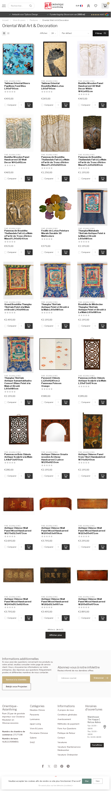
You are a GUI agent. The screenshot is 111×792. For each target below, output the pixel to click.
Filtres (98, 33)
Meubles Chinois (37, 710)
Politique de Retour (66, 733)
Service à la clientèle (16, 679)
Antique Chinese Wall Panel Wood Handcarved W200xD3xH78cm (54, 531)
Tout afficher (97, 745)
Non (98, 781)
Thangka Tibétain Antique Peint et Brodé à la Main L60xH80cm (55, 307)
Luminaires (35, 719)
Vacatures (62, 742)
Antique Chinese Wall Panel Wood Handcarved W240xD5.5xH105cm (17, 602)
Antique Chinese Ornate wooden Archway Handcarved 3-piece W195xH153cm (54, 458)
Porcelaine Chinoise (39, 733)
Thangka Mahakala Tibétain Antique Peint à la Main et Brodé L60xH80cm (91, 234)
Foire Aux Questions (67, 728)
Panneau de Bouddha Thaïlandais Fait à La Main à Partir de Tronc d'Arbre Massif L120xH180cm (92, 161)
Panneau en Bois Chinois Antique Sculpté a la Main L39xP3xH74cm (92, 381)
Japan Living (35, 724)
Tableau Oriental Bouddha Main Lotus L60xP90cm (52, 86)
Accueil (5, 20)
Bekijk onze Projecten (16, 686)
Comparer (12, 105)
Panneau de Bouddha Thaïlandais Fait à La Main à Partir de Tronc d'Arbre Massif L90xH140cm (18, 234)
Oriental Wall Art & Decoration (55, 20)
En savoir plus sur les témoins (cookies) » (56, 785)
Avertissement (64, 719)
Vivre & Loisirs (19, 20)
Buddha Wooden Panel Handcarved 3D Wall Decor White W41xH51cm (90, 87)
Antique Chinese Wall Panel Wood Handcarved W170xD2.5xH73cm (17, 531)
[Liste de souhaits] (95, 6)
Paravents (34, 714)
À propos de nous (66, 710)
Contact (61, 737)
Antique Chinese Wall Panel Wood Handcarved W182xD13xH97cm (54, 602)
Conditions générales (67, 714)
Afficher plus (55, 635)
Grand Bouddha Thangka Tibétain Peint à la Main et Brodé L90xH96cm (17, 307)
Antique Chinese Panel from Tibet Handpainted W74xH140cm (91, 457)
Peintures (34, 20)
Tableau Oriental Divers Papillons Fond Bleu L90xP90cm (17, 86)
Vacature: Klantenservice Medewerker (69, 749)
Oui (86, 781)
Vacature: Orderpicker (68, 754)
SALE (32, 742)
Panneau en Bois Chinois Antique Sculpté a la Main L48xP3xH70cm (18, 457)
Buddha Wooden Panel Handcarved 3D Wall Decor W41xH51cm (16, 160)
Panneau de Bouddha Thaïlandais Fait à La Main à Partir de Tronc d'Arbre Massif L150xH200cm (55, 161)
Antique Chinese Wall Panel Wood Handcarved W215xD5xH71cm (91, 531)
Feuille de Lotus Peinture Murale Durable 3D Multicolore (55, 233)
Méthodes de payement (68, 724)
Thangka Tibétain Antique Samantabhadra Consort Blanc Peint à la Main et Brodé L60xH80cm (17, 383)
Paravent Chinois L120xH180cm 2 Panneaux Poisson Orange (51, 382)
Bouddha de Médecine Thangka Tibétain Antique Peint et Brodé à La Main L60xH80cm (92, 308)
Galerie (33, 737)
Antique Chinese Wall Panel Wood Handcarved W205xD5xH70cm (91, 602)
